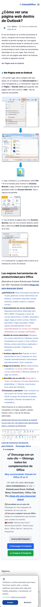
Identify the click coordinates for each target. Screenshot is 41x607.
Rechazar (27, 602)
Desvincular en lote (12, 356)
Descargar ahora (23, 443)
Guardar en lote (29, 353)
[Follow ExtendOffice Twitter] (8, 574)
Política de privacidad (18, 597)
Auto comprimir (26, 362)
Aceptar (10, 602)
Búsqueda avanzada (12, 347)
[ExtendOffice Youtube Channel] (13, 574)
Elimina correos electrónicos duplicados (20, 344)
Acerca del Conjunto (20, 536)
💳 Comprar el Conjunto (20, 550)
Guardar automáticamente (14, 359)
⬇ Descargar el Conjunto (20, 543)
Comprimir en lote (28, 356)
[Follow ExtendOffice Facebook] (3, 574)
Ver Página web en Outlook (13, 63)
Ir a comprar (8, 446)
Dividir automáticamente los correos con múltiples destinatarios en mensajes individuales (21, 329)
